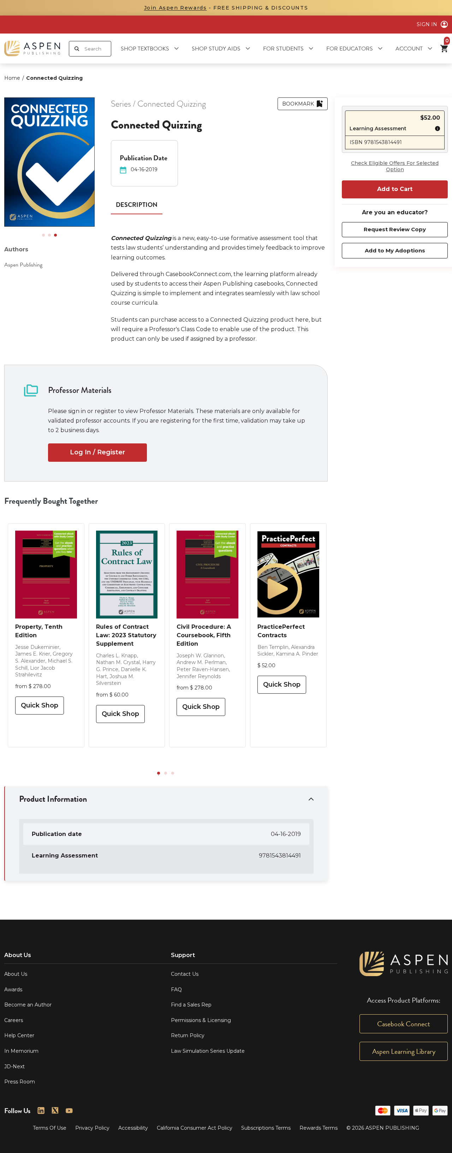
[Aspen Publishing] (32, 48)
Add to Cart (394, 189)
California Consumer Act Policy (194, 1128)
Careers (13, 1020)
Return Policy (187, 1035)
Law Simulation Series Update (208, 1051)
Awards (13, 989)
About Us (15, 974)
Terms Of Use (49, 1128)
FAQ (176, 989)
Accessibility (133, 1128)
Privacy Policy (92, 1128)
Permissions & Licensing (201, 1020)
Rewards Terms (318, 1128)
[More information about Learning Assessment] (436, 129)
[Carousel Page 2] (49, 235)
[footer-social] (40, 1110)
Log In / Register (97, 452)
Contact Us (184, 974)
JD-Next (14, 1066)
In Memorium (21, 1051)
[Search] (76, 48)
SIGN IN (427, 24)
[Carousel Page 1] (43, 235)
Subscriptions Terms (266, 1128)
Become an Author (28, 1005)
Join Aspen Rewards (175, 8)
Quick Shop (39, 705)
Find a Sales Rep (191, 1005)
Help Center (19, 1035)
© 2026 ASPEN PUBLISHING (382, 1128)
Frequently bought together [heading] (51, 501)
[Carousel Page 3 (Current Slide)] (55, 235)
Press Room (19, 1082)
